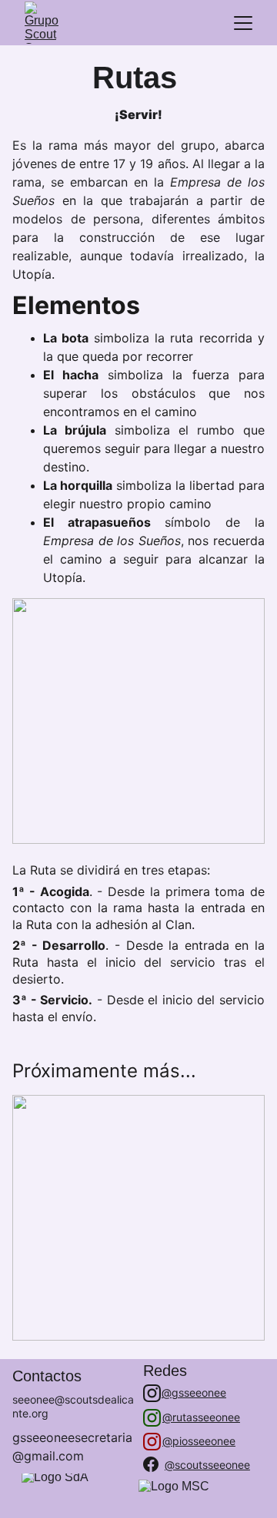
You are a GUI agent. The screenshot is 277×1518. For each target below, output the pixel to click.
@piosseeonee (198, 1440)
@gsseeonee (194, 1392)
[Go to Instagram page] (152, 1393)
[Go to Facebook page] (151, 1464)
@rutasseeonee (201, 1417)
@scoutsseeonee (207, 1464)
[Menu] (243, 23)
